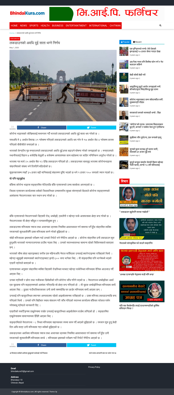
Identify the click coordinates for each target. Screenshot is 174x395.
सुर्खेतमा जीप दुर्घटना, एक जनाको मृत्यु (145, 137)
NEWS (23, 25)
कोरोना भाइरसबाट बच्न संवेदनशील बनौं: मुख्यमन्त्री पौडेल (146, 101)
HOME (14, 25)
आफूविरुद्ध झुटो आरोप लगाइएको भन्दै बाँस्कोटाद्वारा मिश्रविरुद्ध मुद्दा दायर (145, 88)
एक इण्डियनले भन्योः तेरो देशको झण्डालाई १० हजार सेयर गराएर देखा (145, 50)
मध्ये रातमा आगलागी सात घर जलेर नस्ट (102, 353)
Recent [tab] (138, 42)
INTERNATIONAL (98, 25)
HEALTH (45, 25)
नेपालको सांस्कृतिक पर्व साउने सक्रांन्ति (136, 243)
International (14, 39)
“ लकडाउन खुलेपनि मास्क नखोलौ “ (134, 211)
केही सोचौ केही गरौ (137, 74)
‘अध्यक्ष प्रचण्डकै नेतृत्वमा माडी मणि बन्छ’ (136, 274)
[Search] (160, 25)
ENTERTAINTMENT (76, 25)
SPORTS (33, 25)
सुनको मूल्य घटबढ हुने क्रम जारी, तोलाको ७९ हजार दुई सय (144, 150)
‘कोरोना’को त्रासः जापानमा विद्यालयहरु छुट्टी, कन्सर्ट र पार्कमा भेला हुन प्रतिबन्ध (147, 126)
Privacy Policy (94, 367)
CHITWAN (115, 25)
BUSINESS (57, 25)
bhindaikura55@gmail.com (22, 371)
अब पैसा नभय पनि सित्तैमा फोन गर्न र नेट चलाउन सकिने (146, 63)
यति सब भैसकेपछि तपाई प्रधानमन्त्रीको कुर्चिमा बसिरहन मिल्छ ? (139, 307)
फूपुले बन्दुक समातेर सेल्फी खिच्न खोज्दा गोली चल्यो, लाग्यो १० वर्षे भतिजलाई (146, 163)
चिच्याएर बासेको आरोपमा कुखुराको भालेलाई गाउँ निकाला (29, 353)
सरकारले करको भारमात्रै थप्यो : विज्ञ (145, 112)
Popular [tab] (126, 42)
